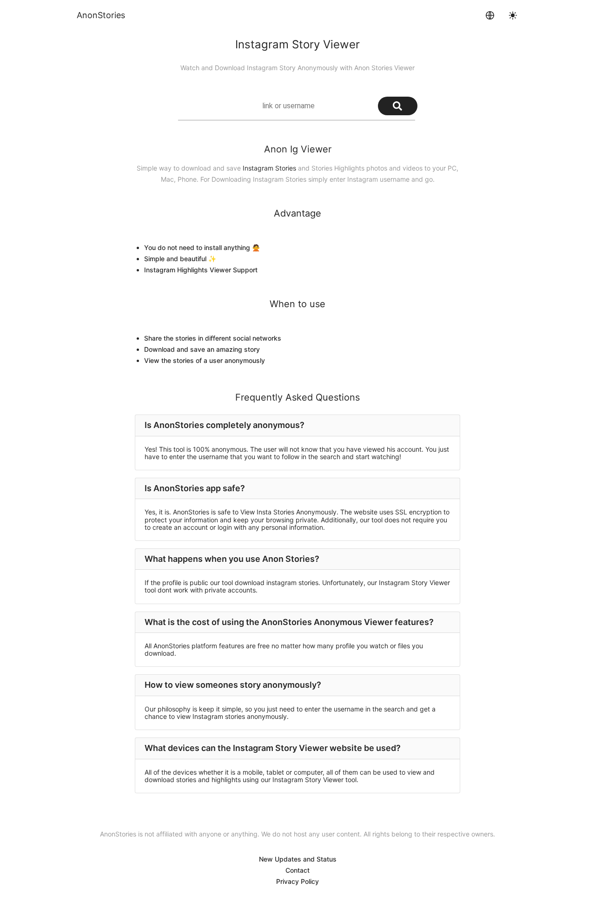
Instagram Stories (269, 168)
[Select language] (490, 15)
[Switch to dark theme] (512, 15)
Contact (297, 870)
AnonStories (101, 15)
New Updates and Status (298, 859)
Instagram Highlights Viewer (187, 270)
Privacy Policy (297, 881)
